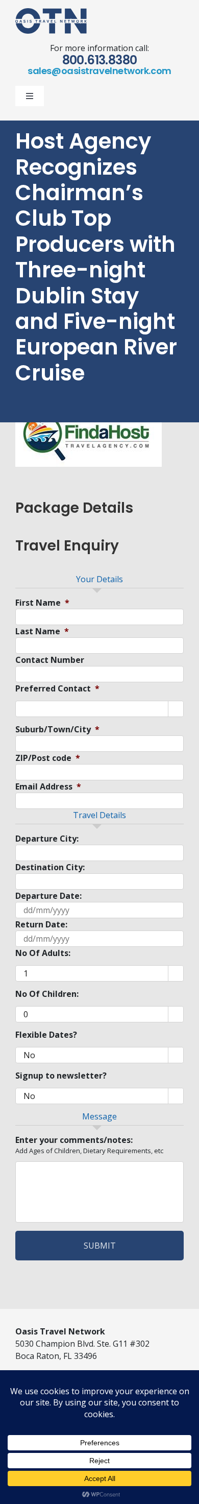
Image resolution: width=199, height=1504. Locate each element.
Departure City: (47, 838)
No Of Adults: (42, 953)
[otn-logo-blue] (51, 12)
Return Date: (41, 924)
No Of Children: (47, 994)
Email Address (48, 786)
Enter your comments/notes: (74, 1140)
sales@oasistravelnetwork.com (99, 70)
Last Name (42, 631)
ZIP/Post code (47, 758)
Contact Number (49, 660)
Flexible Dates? (46, 1035)
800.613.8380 (99, 60)
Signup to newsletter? (61, 1075)
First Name (42, 603)
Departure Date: (48, 896)
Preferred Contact (57, 688)
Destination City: (50, 867)
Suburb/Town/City (57, 729)
